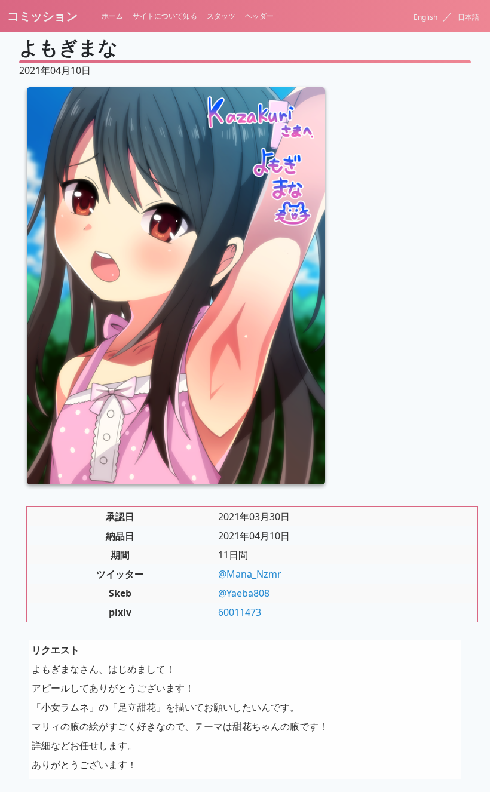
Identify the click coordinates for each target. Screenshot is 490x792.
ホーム (112, 16)
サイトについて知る (165, 16)
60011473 (239, 612)
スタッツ (221, 16)
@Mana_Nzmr (249, 574)
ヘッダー (259, 16)
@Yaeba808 (244, 593)
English (426, 17)
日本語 (468, 17)
